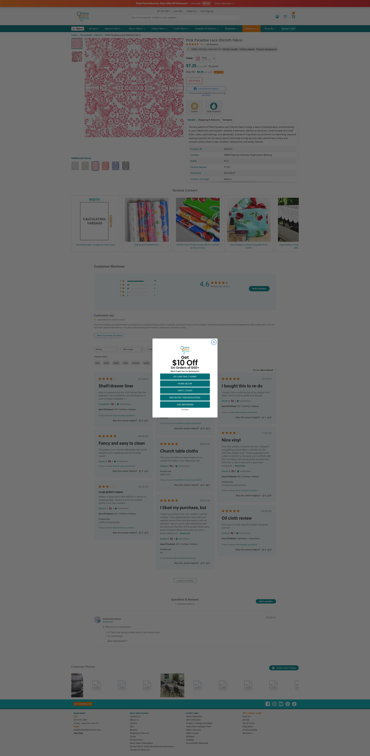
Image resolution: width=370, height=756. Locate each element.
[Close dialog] (213, 342)
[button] (185, 376)
